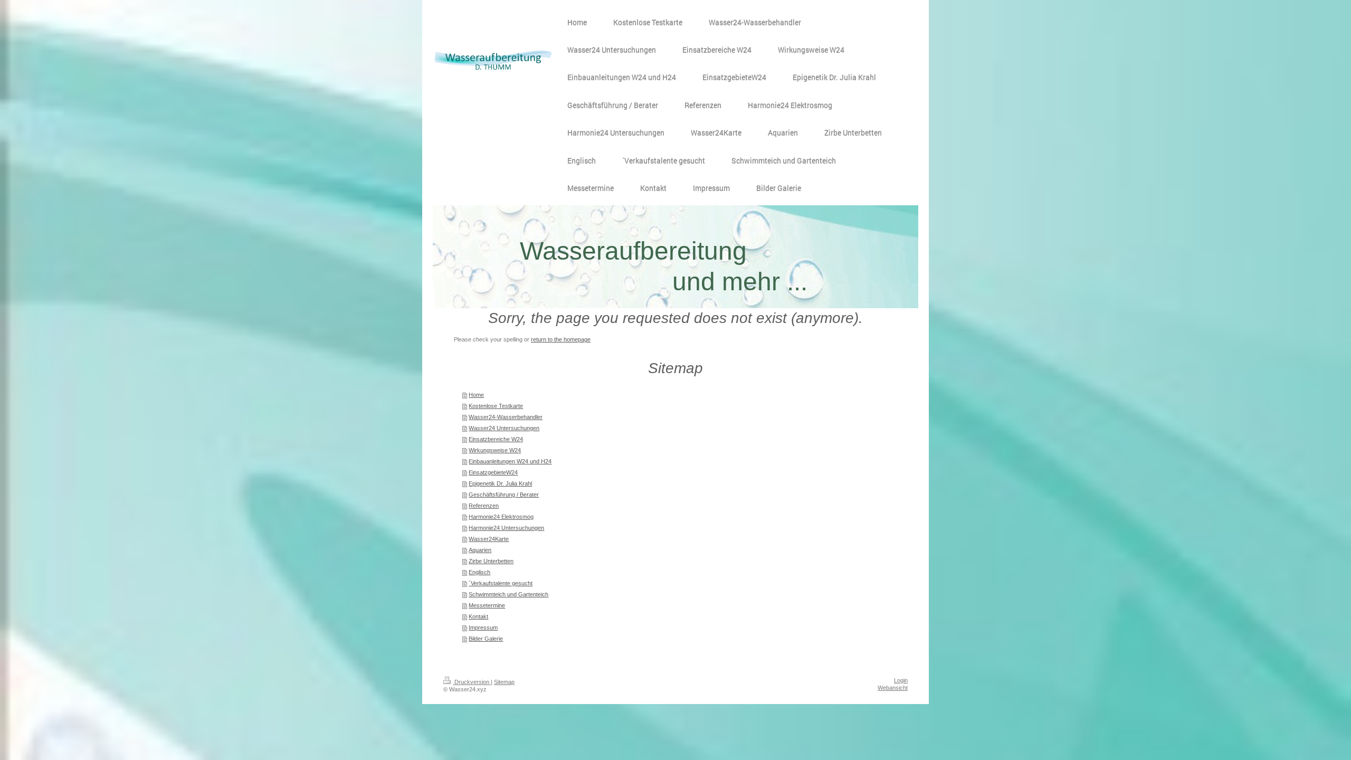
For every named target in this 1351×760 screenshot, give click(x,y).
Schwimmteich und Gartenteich (508, 594)
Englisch (479, 572)
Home (476, 395)
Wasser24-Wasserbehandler (506, 417)
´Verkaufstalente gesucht (500, 583)
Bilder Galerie (486, 638)
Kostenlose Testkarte (496, 406)
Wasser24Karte (489, 539)
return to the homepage (561, 339)
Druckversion (472, 682)
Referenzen (484, 505)
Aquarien (480, 550)
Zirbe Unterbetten (491, 561)
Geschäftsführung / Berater (504, 494)
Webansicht (893, 688)
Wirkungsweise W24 (495, 450)
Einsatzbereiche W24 (496, 439)
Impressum (483, 627)
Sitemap (504, 682)
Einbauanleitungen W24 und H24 (510, 461)
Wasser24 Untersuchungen (504, 428)
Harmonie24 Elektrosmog (501, 517)
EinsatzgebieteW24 (493, 472)
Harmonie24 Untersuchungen (506, 528)
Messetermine (487, 605)
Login (901, 680)
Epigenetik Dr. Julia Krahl (500, 483)
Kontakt (478, 616)
